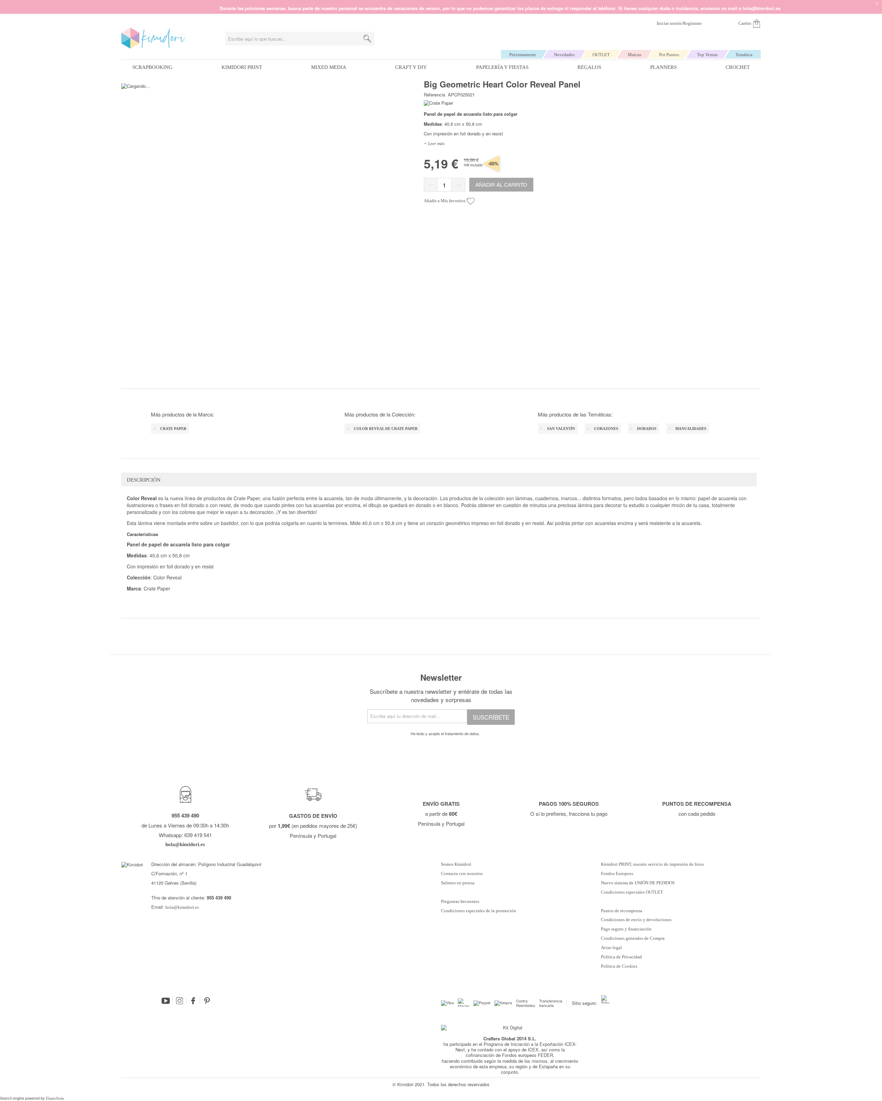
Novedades (564, 54)
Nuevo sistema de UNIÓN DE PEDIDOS (638, 883)
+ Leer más (434, 143)
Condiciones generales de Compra (633, 938)
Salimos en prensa (457, 883)
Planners (663, 67)
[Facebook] (193, 1000)
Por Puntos (669, 54)
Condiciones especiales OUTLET (632, 892)
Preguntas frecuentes (460, 901)
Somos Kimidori (456, 864)
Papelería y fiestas (502, 67)
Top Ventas (707, 54)
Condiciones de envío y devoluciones (636, 919)
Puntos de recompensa (621, 910)
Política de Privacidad (621, 957)
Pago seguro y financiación (626, 929)
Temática (744, 54)
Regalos (589, 67)
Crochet (738, 67)
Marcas (634, 54)
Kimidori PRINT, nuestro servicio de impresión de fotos (652, 864)
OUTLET (601, 54)
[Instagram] (179, 1000)
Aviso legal (611, 947)
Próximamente (522, 54)
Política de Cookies (619, 966)
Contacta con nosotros (462, 873)
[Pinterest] (207, 1000)
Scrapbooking (152, 67)
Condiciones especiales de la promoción (479, 910)
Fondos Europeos (617, 873)
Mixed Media (328, 67)
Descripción (144, 480)
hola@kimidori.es (182, 907)
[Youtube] (166, 1000)
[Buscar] (367, 38)
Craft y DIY (411, 67)
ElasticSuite (55, 1098)
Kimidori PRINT (242, 67)
